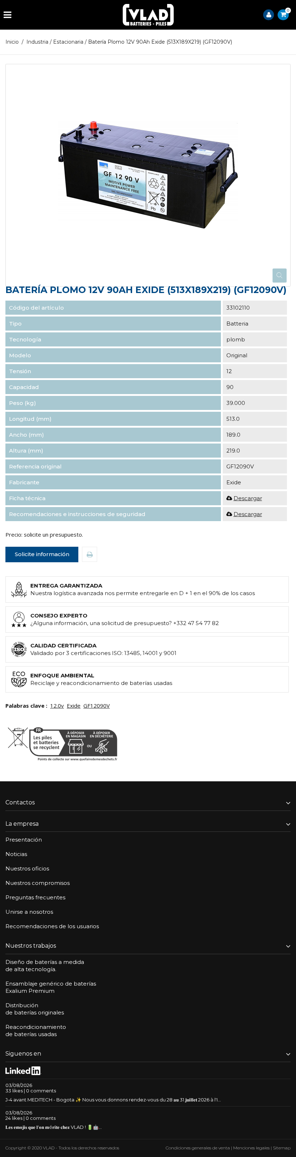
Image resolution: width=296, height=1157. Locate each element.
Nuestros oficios (27, 868)
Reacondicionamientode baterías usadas (35, 1030)
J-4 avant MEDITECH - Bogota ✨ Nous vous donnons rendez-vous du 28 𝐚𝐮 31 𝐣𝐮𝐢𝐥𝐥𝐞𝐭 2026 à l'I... (113, 1100)
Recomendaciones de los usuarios (52, 926)
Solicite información (42, 554)
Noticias (16, 854)
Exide (73, 705)
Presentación (23, 839)
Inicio (12, 42)
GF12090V (96, 705)
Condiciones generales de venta (198, 1148)
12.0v (57, 705)
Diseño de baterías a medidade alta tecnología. (44, 966)
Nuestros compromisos (37, 882)
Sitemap (282, 1148)
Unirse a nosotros (29, 911)
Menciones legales (251, 1148)
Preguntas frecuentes (35, 897)
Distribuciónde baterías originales (34, 1009)
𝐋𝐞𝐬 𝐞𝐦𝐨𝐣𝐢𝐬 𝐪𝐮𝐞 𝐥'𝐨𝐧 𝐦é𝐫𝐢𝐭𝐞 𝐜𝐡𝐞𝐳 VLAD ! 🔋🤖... (53, 1127)
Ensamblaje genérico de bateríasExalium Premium (50, 987)
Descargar (248, 498)
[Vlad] (148, 15)
